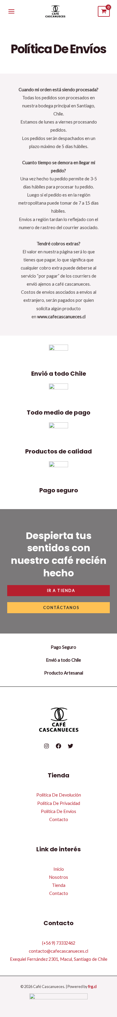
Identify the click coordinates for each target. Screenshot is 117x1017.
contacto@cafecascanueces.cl (58, 951)
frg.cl (92, 986)
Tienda (58, 885)
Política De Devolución (58, 794)
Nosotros (58, 877)
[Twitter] (70, 746)
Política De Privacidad (58, 803)
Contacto (58, 819)
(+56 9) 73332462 (58, 943)
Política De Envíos (58, 811)
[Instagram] (46, 746)
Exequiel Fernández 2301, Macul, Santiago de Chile (58, 959)
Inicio (58, 869)
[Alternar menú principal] (11, 11)
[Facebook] (58, 746)
